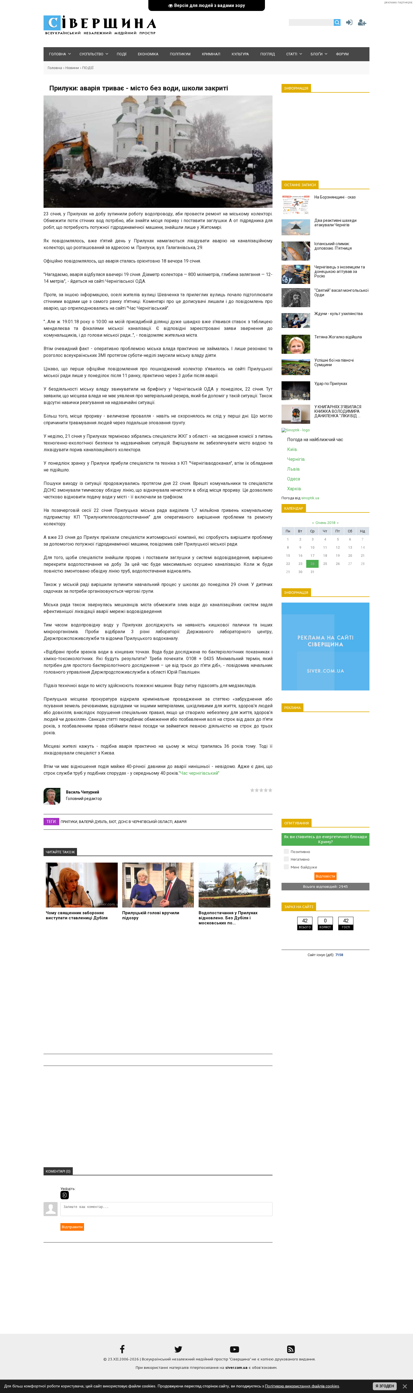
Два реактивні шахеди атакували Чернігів (335, 222)
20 (350, 556)
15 (288, 556)
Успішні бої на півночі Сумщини (334, 362)
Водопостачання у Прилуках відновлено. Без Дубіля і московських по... (228, 917)
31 (312, 572)
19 (338, 556)
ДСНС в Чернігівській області (145, 822)
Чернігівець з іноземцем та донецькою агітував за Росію (339, 271)
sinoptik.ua (310, 498)
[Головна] (100, 34)
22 (288, 564)
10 (312, 548)
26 (338, 564)
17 (312, 556)
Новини (72, 67)
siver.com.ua (236, 1367)
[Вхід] (64, 1195)
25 (325, 564)
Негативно (300, 859)
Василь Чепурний (82, 792)
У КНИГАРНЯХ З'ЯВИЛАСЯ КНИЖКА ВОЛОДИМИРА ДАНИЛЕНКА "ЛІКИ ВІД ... (337, 411)
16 (300, 556)
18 (325, 556)
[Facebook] (122, 1351)
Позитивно (300, 851)
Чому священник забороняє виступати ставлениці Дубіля (77, 915)
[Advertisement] (158, 990)
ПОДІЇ (88, 67)
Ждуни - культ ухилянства (338, 313)
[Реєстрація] (362, 24)
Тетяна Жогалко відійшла (338, 337)
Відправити (72, 1227)
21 (363, 556)
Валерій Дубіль (93, 822)
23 (300, 564)
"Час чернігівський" (199, 773)
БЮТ (112, 822)
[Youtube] (234, 1351)
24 (312, 564)
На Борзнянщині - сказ (335, 197)
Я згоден (385, 1386)
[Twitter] (178, 1351)
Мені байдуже (304, 867)
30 (300, 572)
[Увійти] (348, 24)
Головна (55, 67)
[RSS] (290, 1351)
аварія (180, 822)
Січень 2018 (325, 523)
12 (338, 548)
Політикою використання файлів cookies (302, 1386)
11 (325, 548)
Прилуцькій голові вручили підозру (150, 915)
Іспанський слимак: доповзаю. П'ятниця (333, 245)
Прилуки (69, 822)
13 (350, 548)
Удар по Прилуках (330, 383)
